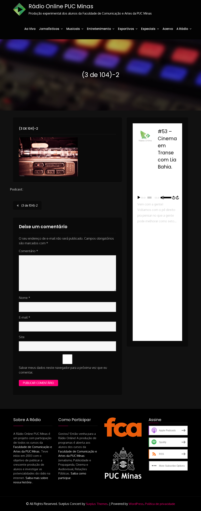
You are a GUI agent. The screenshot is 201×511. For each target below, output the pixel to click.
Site (22, 337)
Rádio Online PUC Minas (61, 6)
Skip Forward (178, 198)
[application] (157, 197)
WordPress (136, 504)
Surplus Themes (97, 504)
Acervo (168, 29)
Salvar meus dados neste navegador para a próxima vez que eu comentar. (63, 370)
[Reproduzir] (139, 198)
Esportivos (126, 29)
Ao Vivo (30, 29)
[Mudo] (162, 198)
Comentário (28, 251)
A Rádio (182, 29)
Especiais (148, 29)
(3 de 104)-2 (28, 128)
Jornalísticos (49, 29)
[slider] (149, 198)
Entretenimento (99, 29)
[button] (157, 244)
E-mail (24, 317)
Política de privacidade (160, 504)
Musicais (73, 29)
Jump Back (173, 198)
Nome (24, 298)
